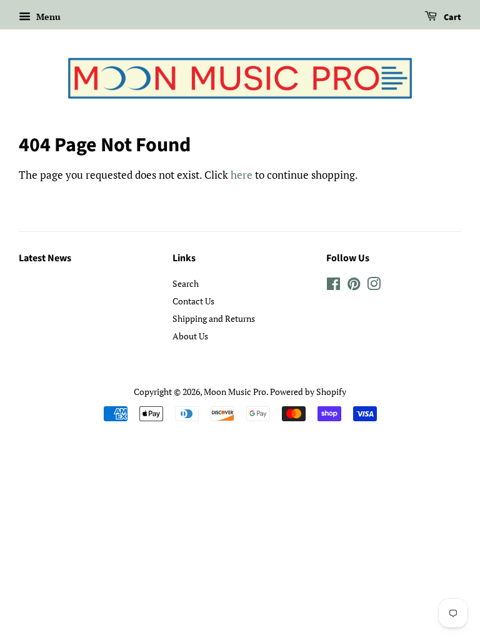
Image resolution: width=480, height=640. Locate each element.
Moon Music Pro (235, 392)
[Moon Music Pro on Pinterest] (354, 286)
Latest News (45, 258)
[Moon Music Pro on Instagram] (374, 286)
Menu (47, 16)
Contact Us (193, 301)
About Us (190, 336)
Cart (451, 17)
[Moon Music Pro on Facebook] (333, 286)
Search (185, 283)
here (241, 175)
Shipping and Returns (213, 318)
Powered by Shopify (308, 392)
